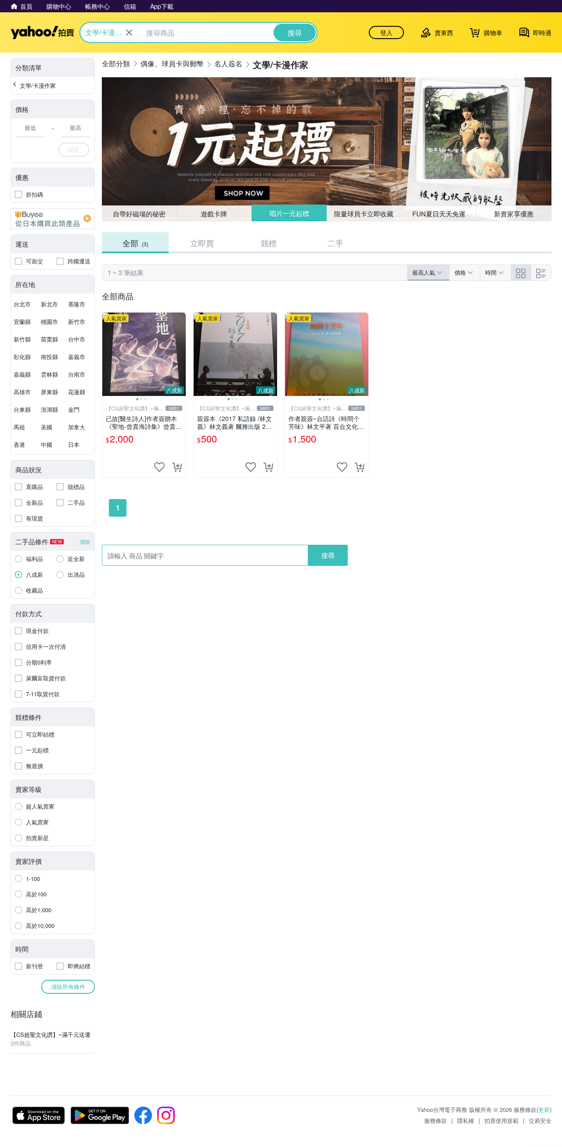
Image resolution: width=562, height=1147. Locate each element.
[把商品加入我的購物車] (177, 467)
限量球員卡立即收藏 (363, 213)
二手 (335, 242)
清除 (84, 541)
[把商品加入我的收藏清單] (159, 467)
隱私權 (465, 1120)
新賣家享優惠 (513, 213)
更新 (544, 1109)
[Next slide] (180, 354)
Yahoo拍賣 (42, 32)
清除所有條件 (68, 986)
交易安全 (540, 1120)
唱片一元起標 (289, 213)
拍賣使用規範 (501, 1120)
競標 (269, 242)
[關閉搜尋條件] (129, 32)
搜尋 (328, 555)
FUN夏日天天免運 (438, 213)
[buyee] (53, 218)
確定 (73, 149)
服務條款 (435, 1120)
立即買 (202, 242)
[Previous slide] (108, 354)
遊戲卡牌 (214, 213)
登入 (386, 32)
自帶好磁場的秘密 (139, 213)
